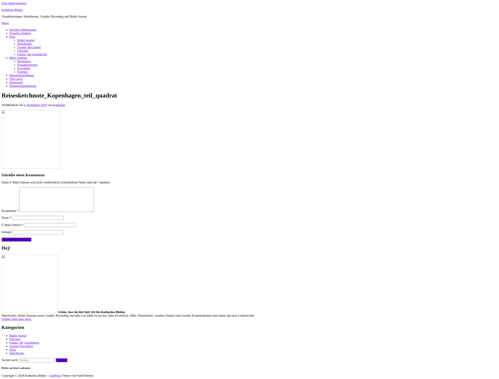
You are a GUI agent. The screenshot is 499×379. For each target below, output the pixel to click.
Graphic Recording (29, 47)
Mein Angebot (18, 57)
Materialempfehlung (21, 75)
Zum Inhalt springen (14, 3)
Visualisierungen (27, 64)
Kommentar (10, 211)
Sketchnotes (24, 43)
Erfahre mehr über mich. (17, 319)
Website (6, 232)
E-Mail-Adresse (12, 225)
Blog (12, 36)
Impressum (16, 82)
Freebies (22, 71)
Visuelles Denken (20, 33)
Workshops (24, 61)
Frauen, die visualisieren (32, 54)
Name (6, 217)
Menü (5, 23)
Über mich (15, 79)
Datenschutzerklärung (22, 86)
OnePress (55, 375)
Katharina (59, 105)
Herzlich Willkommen (22, 29)
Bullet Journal (25, 40)
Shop (12, 349)
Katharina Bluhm (12, 10)
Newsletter (23, 68)
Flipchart (22, 50)
